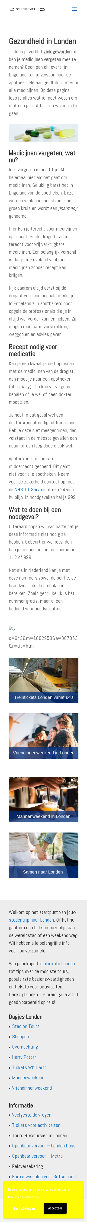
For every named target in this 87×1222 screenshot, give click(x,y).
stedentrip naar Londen (31, 919)
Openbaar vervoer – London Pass (43, 1145)
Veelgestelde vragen (31, 1114)
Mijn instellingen (24, 1208)
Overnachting (25, 1046)
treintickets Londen (56, 963)
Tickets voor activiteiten (36, 1125)
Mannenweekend (28, 1077)
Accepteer (55, 1208)
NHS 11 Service (30, 489)
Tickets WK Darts (29, 1067)
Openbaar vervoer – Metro (37, 1156)
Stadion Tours (25, 1026)
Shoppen (20, 1036)
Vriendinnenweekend (32, 1088)
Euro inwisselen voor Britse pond (44, 1176)
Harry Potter (24, 1057)
